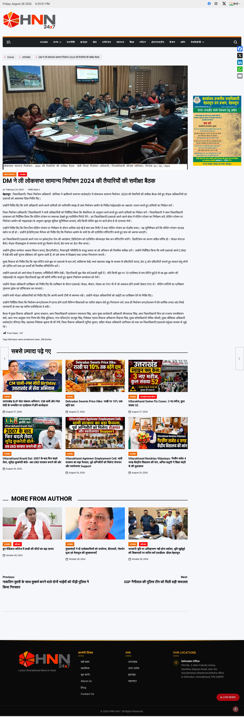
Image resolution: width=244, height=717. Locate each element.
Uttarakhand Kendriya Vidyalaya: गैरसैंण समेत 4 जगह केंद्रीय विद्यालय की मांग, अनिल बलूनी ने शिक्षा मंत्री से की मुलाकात (157, 462)
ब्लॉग (183, 42)
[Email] (239, 76)
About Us (86, 681)
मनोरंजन (106, 42)
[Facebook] (239, 48)
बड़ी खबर (85, 661)
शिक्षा (132, 42)
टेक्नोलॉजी (196, 42)
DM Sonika (46, 339)
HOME (44, 42)
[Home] (10, 60)
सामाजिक (85, 668)
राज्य (55, 42)
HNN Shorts (9, 174)
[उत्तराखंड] (26, 60)
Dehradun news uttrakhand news (24, 339)
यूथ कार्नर (85, 674)
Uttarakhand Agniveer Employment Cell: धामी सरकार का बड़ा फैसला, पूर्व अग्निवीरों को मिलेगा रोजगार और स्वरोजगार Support (94, 462)
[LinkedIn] (239, 62)
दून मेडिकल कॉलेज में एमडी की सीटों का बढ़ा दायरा (28, 549)
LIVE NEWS (229, 697)
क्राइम (84, 42)
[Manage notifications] (235, 709)
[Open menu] (9, 42)
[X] (239, 55)
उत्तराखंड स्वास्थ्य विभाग (147, 397)
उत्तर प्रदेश (133, 668)
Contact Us (87, 694)
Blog (83, 687)
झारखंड (132, 674)
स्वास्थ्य (120, 42)
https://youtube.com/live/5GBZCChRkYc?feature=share (216, 57)
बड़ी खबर (17, 544)
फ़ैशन (172, 42)
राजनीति (71, 42)
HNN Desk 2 (34, 189)
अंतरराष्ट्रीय (157, 42)
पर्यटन (143, 42)
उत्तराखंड (23, 174)
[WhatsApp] (239, 69)
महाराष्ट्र (132, 681)
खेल (95, 42)
